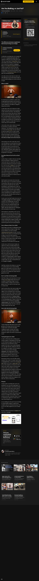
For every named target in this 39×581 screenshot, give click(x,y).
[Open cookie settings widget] (2, 579)
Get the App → (16, 50)
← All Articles (3, 4)
